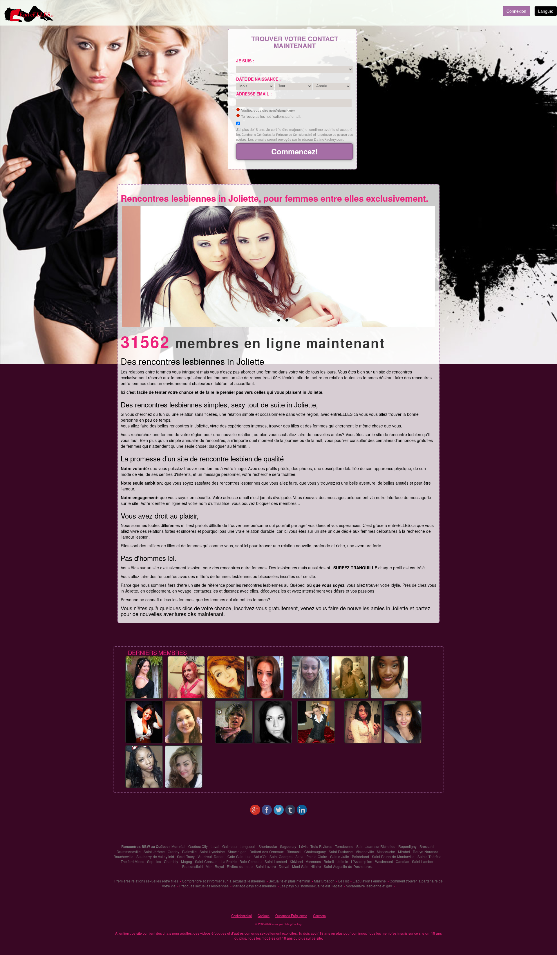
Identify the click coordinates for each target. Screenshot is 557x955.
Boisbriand (360, 856)
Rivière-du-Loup (240, 866)
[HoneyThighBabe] (186, 677)
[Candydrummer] (183, 721)
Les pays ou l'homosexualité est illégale (311, 885)
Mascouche (386, 851)
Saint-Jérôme (154, 851)
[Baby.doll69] (350, 677)
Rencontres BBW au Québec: (145, 846)
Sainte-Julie (339, 856)
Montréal (178, 846)
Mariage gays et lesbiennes (254, 885)
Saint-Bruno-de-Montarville (393, 856)
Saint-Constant (206, 861)
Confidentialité (241, 915)
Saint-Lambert (276, 861)
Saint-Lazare (266, 866)
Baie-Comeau (251, 861)
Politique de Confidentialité (294, 134)
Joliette (342, 861)
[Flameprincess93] (226, 677)
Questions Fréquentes (291, 915)
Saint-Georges (281, 856)
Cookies (264, 915)
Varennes (313, 861)
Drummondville (129, 851)
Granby (173, 851)
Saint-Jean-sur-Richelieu (375, 846)
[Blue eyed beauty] (265, 677)
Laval (215, 846)
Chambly (171, 861)
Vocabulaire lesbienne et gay (369, 885)
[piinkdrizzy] (144, 721)
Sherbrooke (267, 846)
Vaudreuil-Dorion (211, 856)
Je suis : (245, 61)
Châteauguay (315, 851)
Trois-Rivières (321, 846)
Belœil (329, 861)
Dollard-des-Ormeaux (266, 851)
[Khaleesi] (310, 677)
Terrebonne (344, 846)
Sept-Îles (154, 861)
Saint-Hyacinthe (212, 851)
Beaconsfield (192, 866)
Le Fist (343, 880)
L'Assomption (361, 861)
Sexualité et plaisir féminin (289, 880)
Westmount (384, 861)
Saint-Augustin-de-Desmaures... (349, 866)
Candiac (402, 861)
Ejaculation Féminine (369, 880)
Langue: (545, 11)
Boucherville (123, 856)
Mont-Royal (215, 866)
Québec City (198, 846)
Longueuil (248, 846)
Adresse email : (254, 94)
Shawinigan (237, 851)
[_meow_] (273, 721)
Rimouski (294, 851)
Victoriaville (365, 851)
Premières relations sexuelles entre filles (146, 880)
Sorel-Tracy (186, 856)
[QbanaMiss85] (389, 677)
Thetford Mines (132, 861)
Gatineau (229, 846)
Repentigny (407, 846)
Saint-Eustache (341, 851)
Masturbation (324, 880)
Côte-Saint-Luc (239, 856)
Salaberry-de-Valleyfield (155, 856)
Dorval (284, 866)
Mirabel (404, 851)
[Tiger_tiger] (144, 766)
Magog (186, 861)
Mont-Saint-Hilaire (306, 866)
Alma (299, 856)
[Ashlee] (234, 721)
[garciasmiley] (403, 721)
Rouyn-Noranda (425, 851)
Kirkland (296, 861)
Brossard (426, 846)
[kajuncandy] (316, 721)
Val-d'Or (260, 856)
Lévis (303, 846)
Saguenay (288, 846)
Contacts (319, 915)
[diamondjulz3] (183, 766)
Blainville (189, 851)
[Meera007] (144, 677)
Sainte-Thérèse (429, 856)
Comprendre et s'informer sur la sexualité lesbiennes (223, 880)
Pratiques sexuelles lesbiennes (204, 885)
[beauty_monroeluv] (363, 721)
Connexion (516, 11)
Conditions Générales (256, 134)
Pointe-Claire (316, 856)
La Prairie (229, 861)
